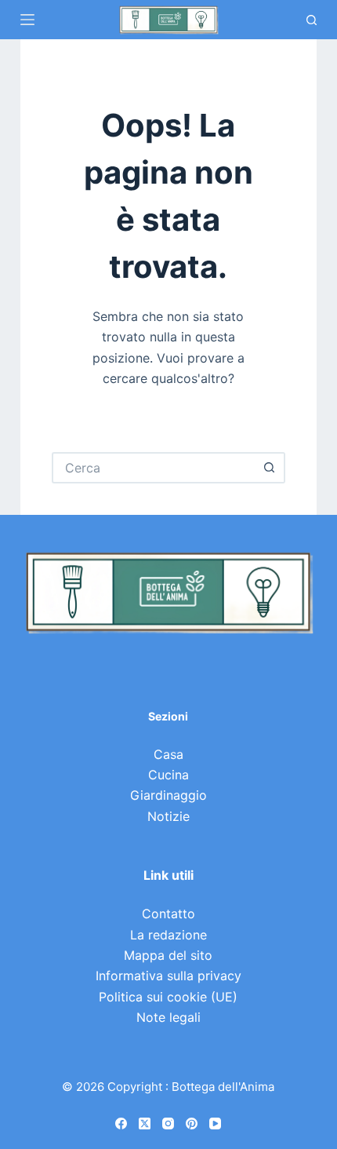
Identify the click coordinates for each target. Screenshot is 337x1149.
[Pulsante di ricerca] (269, 467)
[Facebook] (121, 1123)
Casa (168, 754)
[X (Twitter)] (144, 1123)
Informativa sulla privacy (168, 975)
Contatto (168, 913)
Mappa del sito (168, 955)
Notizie (168, 816)
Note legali (168, 1017)
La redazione (168, 935)
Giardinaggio (168, 795)
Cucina (168, 774)
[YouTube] (215, 1123)
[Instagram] (168, 1123)
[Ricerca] (311, 20)
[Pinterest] (191, 1123)
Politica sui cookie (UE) (168, 997)
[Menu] (27, 20)
